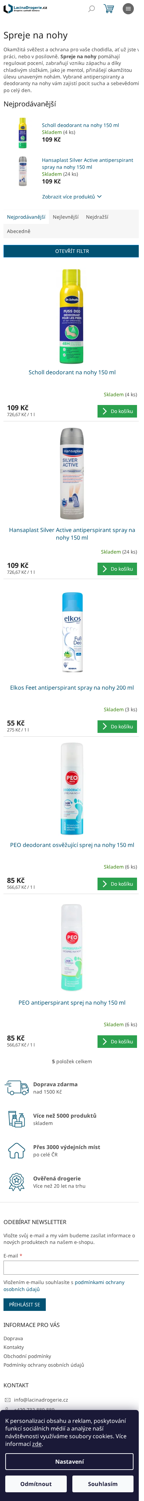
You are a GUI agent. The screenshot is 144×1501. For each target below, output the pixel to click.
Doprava (13, 1338)
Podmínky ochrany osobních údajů (43, 1364)
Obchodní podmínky (27, 1356)
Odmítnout (36, 1484)
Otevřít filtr (72, 251)
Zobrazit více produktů (68, 196)
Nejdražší (97, 216)
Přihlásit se (24, 1304)
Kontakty (13, 1347)
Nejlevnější (66, 216)
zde (37, 1444)
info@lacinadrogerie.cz (41, 1399)
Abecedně (18, 231)
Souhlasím (103, 1484)
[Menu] (128, 9)
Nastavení (69, 1461)
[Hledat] (92, 9)
